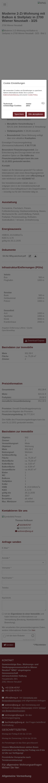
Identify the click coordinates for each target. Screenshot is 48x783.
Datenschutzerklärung (11, 95)
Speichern (19, 114)
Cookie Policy (32, 95)
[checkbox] (43, 103)
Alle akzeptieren (35, 114)
